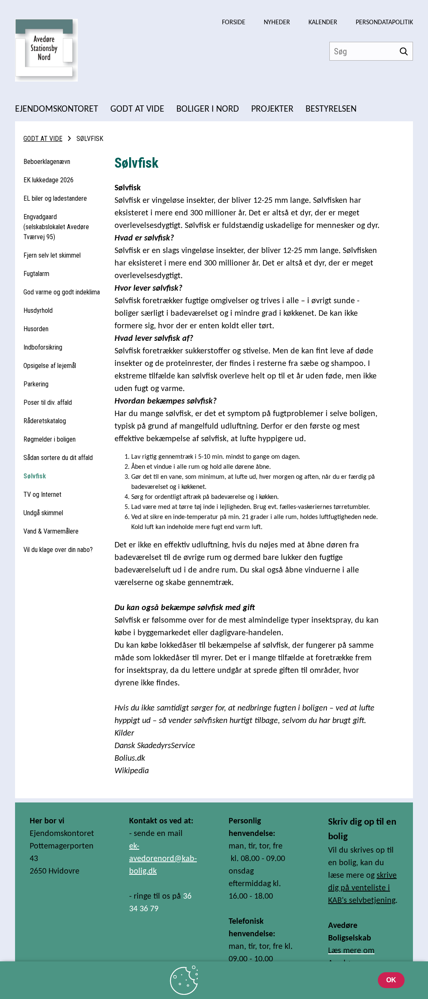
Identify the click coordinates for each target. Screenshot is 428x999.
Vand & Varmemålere (51, 531)
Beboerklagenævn (46, 162)
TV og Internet (42, 494)
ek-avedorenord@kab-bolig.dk (163, 859)
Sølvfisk (34, 476)
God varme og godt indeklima (61, 292)
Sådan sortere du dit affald (58, 458)
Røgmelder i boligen (49, 439)
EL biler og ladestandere (55, 198)
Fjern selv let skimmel (52, 255)
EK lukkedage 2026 (48, 180)
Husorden (35, 329)
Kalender (322, 22)
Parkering (35, 384)
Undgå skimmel (43, 513)
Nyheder (277, 22)
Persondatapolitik (384, 22)
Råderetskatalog (44, 421)
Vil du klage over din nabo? (58, 550)
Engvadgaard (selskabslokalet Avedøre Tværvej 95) (56, 227)
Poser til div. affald (47, 402)
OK (391, 980)
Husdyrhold (38, 310)
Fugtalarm (36, 274)
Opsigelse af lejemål (49, 366)
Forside (233, 22)
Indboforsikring (42, 347)
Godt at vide (42, 139)
